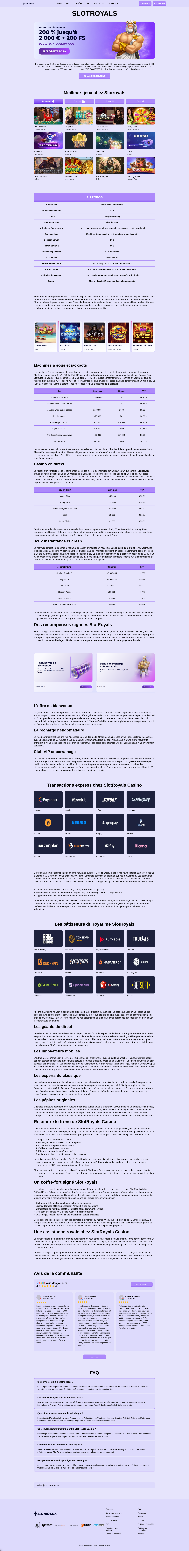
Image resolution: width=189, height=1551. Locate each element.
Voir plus (94, 1357)
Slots (139, 101)
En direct (77, 101)
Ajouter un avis (141, 1284)
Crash (108, 101)
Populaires (46, 101)
